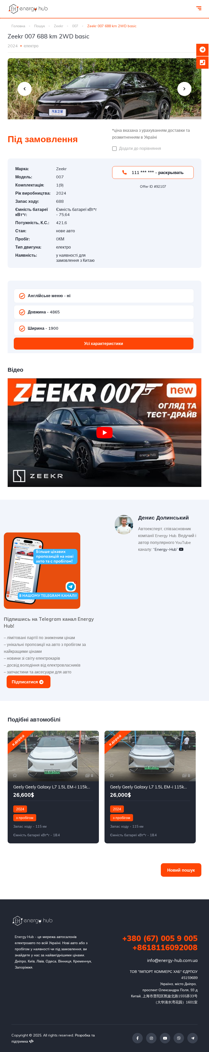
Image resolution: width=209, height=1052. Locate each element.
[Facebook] (137, 1038)
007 (75, 26)
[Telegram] (192, 1038)
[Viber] (179, 1038)
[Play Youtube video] (104, 432)
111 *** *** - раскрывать (157, 172)
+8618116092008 (165, 947)
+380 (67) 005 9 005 (160, 938)
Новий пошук (181, 870)
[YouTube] (165, 1038)
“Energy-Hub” (166, 549)
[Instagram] (151, 1038)
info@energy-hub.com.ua (172, 960)
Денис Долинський (163, 517)
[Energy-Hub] (28, 9)
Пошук (39, 26)
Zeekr (58, 26)
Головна (18, 26)
